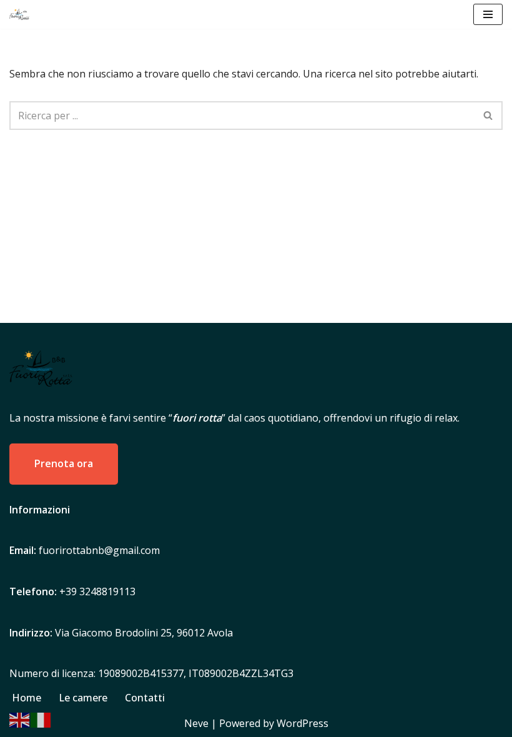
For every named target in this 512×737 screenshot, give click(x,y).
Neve (196, 723)
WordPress (302, 723)
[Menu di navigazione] (488, 14)
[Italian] (41, 719)
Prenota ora (63, 463)
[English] (20, 719)
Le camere (83, 698)
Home (26, 698)
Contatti (145, 698)
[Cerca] (489, 115)
